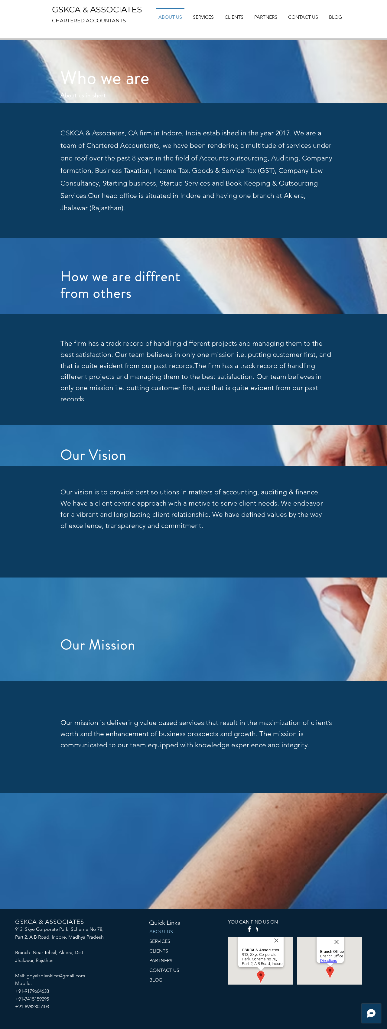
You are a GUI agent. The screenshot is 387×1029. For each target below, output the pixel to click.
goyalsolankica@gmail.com (56, 976)
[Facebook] (249, 929)
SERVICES (159, 941)
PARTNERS (160, 960)
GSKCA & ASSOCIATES (97, 10)
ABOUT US (161, 931)
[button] (266, 14)
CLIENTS (158, 951)
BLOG (155, 980)
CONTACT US (164, 970)
